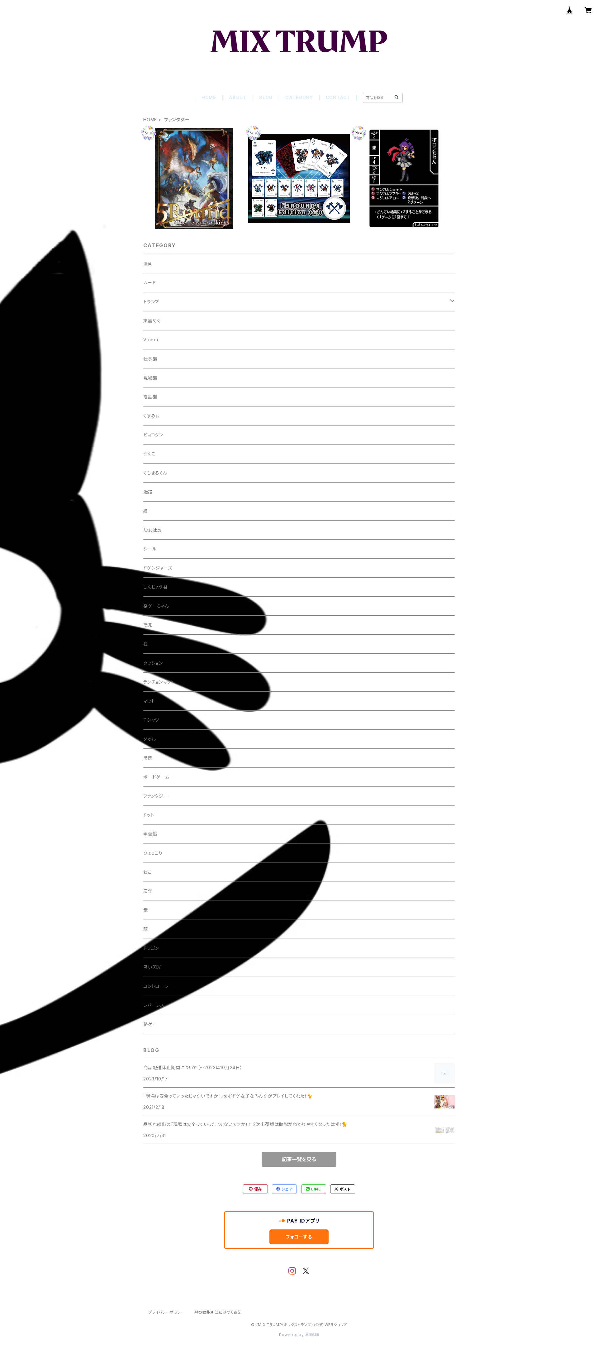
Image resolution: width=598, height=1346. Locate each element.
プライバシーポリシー (166, 1312)
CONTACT (338, 97)
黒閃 (148, 758)
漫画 (148, 263)
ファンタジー (155, 796)
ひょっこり (153, 853)
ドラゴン (151, 948)
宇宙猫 (150, 834)
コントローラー (158, 986)
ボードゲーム (156, 777)
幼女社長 (152, 529)
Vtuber (151, 339)
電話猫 (150, 396)
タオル (149, 739)
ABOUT (237, 97)
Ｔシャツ (151, 720)
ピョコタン (153, 434)
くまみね (151, 415)
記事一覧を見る (299, 1159)
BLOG (266, 97)
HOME (209, 97)
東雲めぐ (152, 320)
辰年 (148, 891)
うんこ (149, 453)
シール (149, 548)
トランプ (151, 301)
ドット (148, 815)
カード (149, 282)
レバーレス (153, 1005)
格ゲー (150, 1024)
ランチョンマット (158, 682)
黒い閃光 (152, 967)
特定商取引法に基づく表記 (218, 1312)
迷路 (148, 491)
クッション (153, 663)
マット (149, 701)
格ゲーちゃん (156, 605)
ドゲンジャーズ (157, 567)
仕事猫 (150, 358)
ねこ (147, 872)
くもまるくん (155, 472)
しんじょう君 (155, 586)
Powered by (292, 1334)
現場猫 (150, 377)
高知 (148, 624)
